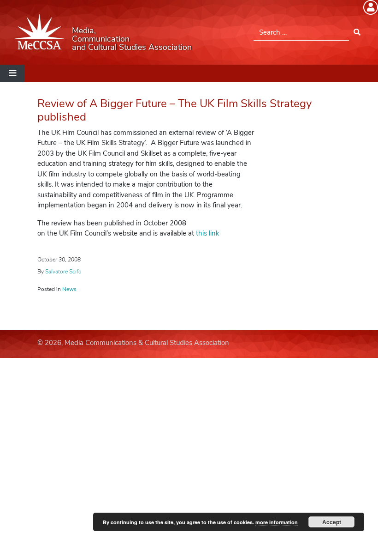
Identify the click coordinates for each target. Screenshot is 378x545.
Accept (331, 522)
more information (276, 522)
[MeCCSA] (39, 31)
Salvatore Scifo (63, 271)
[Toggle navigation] (12, 73)
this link (207, 233)
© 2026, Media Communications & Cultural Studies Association (133, 342)
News (69, 289)
